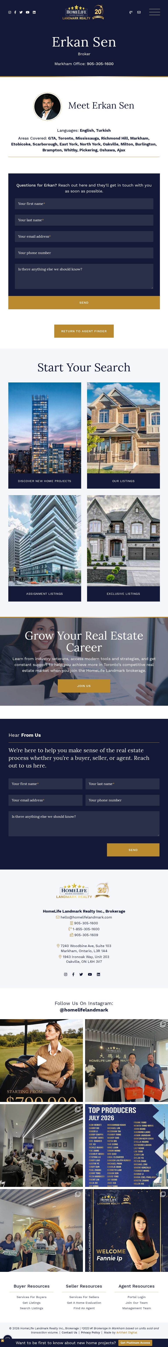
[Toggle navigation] (154, 12)
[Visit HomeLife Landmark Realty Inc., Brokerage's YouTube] (27, 12)
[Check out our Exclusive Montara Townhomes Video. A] (41, 1060)
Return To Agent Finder (84, 331)
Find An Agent (84, 1308)
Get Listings (31, 1303)
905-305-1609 (86, 935)
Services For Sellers (84, 1297)
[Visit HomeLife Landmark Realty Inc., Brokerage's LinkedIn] (34, 12)
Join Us (84, 686)
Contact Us (69, 1332)
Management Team (136, 1308)
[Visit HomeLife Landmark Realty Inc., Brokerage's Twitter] (21, 12)
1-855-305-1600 (86, 929)
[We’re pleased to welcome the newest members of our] (126, 1230)
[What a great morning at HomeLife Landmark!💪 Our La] (41, 1145)
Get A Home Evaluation (84, 1303)
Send (84, 302)
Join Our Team (137, 1303)
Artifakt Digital (126, 1332)
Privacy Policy (90, 1332)
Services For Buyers (31, 1297)
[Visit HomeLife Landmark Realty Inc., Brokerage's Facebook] (15, 12)
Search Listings (31, 1308)
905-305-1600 (100, 63)
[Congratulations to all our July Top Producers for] (126, 1145)
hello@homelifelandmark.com (86, 917)
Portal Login (137, 1297)
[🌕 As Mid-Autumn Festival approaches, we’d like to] (126, 1060)
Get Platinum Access (135, 1342)
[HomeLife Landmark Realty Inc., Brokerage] (84, 11)
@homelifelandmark (84, 1010)
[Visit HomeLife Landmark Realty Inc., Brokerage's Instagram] (9, 12)
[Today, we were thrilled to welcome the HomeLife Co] (41, 1230)
